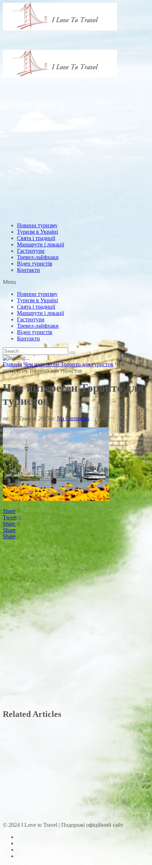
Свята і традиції (36, 238)
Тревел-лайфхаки (38, 257)
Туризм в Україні (37, 232)
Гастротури (31, 251)
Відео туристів (34, 264)
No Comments (73, 418)
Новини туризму (37, 225)
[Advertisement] (76, 121)
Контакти (28, 270)
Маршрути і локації (40, 244)
